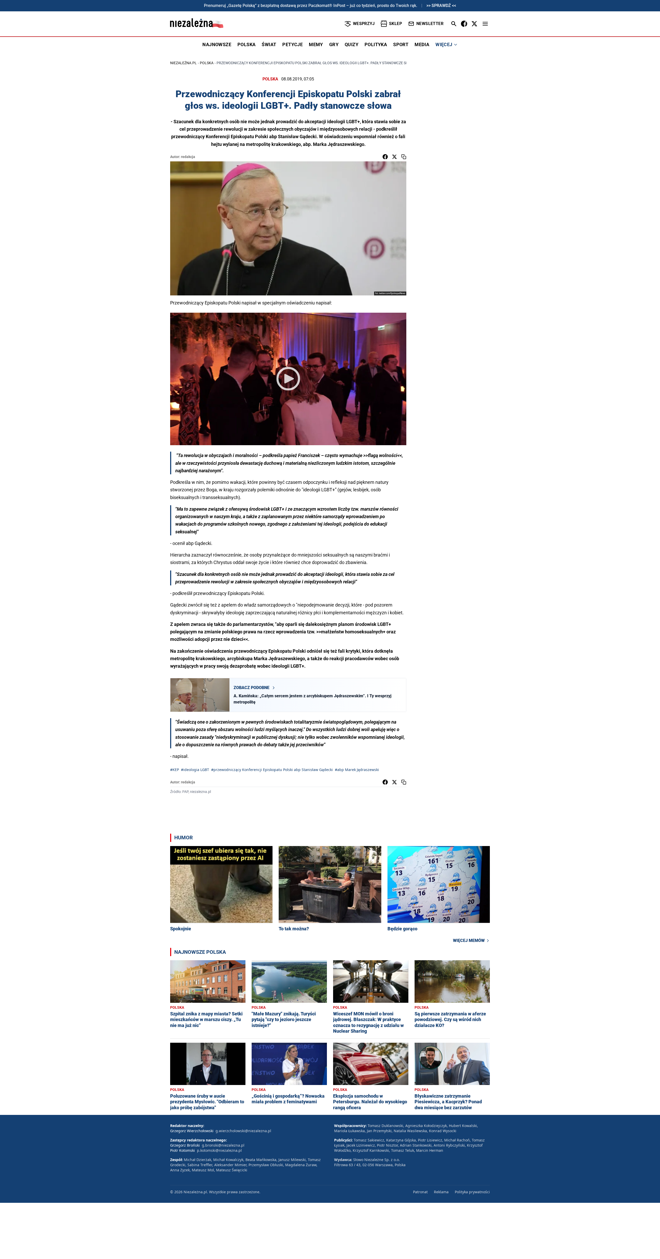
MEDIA (422, 44)
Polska (206, 63)
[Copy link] (403, 156)
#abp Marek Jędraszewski (357, 769)
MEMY (316, 44)
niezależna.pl (183, 63)
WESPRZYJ (364, 23)
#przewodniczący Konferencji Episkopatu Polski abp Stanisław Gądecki (272, 769)
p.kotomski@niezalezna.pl (219, 1150)
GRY (334, 44)
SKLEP (395, 23)
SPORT (400, 44)
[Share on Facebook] (385, 156)
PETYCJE (292, 44)
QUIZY (351, 44)
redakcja (188, 157)
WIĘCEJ (443, 44)
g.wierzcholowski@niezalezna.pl (243, 1130)
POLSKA (246, 44)
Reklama (441, 1191)
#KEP (174, 769)
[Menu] (485, 24)
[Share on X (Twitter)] (394, 156)
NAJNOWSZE (216, 44)
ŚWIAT (269, 44)
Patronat (420, 1191)
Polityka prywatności (472, 1191)
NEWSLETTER (429, 23)
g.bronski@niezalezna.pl (223, 1145)
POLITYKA (376, 44)
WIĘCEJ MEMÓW (469, 940)
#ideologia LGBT (195, 769)
